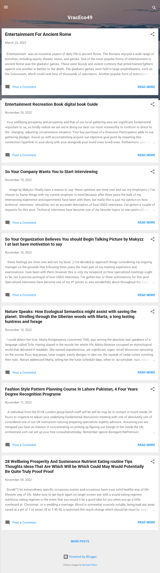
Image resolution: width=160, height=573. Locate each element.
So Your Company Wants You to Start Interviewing (51, 171)
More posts (80, 541)
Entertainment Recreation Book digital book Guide (51, 104)
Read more (146, 87)
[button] (152, 35)
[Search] (154, 8)
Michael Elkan (89, 565)
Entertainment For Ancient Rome (38, 34)
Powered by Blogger (82, 557)
